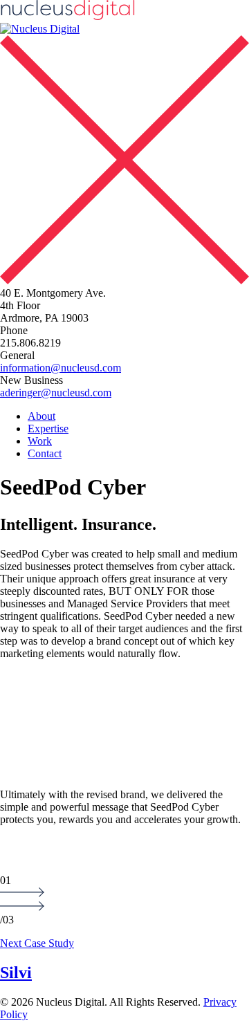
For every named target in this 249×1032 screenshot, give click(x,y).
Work (40, 441)
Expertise (48, 428)
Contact (45, 453)
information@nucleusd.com (60, 368)
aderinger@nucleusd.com (55, 392)
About (41, 416)
